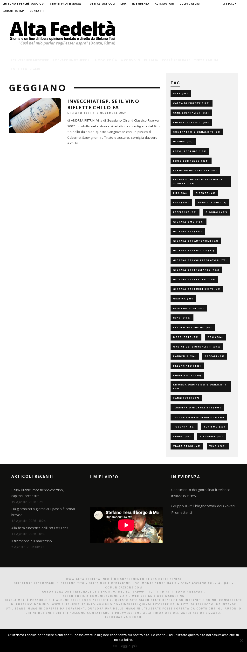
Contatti (37, 11)
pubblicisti (187, 375)
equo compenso (191, 160)
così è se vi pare (176, 60)
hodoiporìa (106, 60)
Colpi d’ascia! (189, 3)
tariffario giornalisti (197, 407)
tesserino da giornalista (198, 417)
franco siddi (212, 202)
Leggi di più (128, 646)
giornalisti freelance (196, 269)
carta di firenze (191, 103)
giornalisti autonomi (196, 240)
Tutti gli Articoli (101, 3)
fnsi (181, 202)
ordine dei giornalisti (197, 346)
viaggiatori (187, 446)
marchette (186, 337)
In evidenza (140, 3)
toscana (184, 426)
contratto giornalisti (197, 131)
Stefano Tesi (79, 112)
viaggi (182, 436)
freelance (185, 212)
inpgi (182, 317)
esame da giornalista (195, 170)
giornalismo (188, 221)
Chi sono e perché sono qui (23, 3)
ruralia (151, 60)
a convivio (130, 60)
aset (180, 93)
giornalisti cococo (193, 250)
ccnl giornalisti (191, 112)
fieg (180, 193)
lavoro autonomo (192, 327)
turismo (214, 426)
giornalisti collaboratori (200, 260)
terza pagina (206, 60)
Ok (115, 646)
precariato (187, 365)
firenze (206, 193)
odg (215, 337)
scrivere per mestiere (29, 60)
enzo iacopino (190, 151)
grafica (183, 298)
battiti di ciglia (25, 68)
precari (215, 356)
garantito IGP (13, 11)
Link (123, 3)
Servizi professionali (66, 3)
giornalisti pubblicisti (197, 288)
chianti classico (191, 122)
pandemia (184, 356)
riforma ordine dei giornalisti (199, 386)
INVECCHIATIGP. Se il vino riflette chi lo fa (103, 104)
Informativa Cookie (123, 617)
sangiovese (186, 397)
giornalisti (187, 231)
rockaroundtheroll (72, 60)
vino (217, 446)
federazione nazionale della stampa (197, 181)
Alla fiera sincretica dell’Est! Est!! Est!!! (39, 528)
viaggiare (211, 436)
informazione (188, 308)
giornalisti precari (194, 279)
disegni (183, 141)
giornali (216, 212)
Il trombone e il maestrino (31, 541)
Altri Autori (164, 3)
